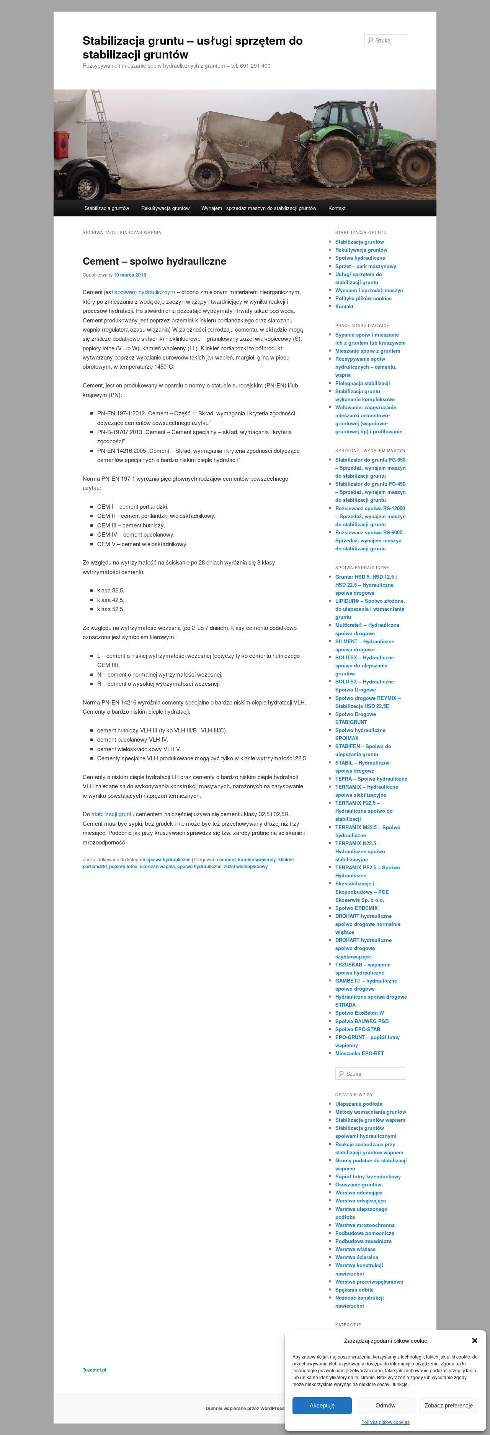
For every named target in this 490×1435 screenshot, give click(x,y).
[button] (475, 1340)
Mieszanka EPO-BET (359, 1053)
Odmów (385, 1405)
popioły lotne (123, 866)
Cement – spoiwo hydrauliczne (154, 261)
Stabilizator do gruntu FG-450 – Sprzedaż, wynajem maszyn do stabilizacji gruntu (370, 491)
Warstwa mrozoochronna (365, 1224)
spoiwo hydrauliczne (199, 866)
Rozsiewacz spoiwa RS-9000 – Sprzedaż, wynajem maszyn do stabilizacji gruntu (371, 540)
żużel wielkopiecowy (246, 866)
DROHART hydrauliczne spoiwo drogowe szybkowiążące (363, 948)
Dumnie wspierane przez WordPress (245, 1408)
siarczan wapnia (157, 866)
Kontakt (337, 208)
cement (227, 859)
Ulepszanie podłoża (358, 1103)
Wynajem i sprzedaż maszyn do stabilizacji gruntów (258, 208)
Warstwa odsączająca (360, 1200)
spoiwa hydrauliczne (168, 859)
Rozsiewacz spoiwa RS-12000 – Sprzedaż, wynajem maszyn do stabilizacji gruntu (370, 516)
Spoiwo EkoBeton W (359, 1012)
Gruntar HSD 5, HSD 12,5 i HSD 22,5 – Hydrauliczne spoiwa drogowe (366, 584)
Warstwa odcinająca (358, 1192)
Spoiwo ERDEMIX (356, 907)
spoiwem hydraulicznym (144, 292)
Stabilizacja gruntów (107, 208)
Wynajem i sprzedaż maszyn (369, 290)
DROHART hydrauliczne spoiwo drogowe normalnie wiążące (367, 924)
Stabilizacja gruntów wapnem (370, 1119)
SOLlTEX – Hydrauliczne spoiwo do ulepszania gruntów (364, 665)
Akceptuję (322, 1405)
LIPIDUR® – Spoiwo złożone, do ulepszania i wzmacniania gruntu (370, 608)
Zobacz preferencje (449, 1405)
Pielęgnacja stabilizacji (362, 383)
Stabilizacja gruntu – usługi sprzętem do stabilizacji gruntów (193, 47)
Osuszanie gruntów (358, 1184)
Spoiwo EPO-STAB (357, 1029)
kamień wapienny (257, 859)
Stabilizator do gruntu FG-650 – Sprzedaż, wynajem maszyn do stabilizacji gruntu (370, 467)
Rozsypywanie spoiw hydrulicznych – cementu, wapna (366, 366)
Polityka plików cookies (385, 1422)
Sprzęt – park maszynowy (365, 266)
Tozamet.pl (94, 1369)
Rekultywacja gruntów (165, 208)
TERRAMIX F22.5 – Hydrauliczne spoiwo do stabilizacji (364, 810)
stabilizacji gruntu (112, 814)
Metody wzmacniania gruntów (370, 1111)
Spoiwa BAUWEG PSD (362, 1021)
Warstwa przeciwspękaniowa (369, 1281)
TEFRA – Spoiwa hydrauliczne (371, 778)
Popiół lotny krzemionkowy (368, 1176)
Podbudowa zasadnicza (363, 1241)
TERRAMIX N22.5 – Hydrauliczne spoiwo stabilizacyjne (360, 851)
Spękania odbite (354, 1289)
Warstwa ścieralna (356, 1257)
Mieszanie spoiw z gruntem (367, 350)
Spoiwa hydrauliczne (360, 257)
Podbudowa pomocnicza (364, 1233)
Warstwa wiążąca (355, 1249)
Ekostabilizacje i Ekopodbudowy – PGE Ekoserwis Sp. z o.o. (362, 891)
